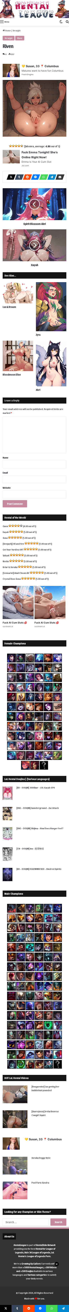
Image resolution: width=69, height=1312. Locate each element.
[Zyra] (51, 306)
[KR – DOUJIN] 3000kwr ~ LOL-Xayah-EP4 (35, 787)
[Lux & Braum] (18, 292)
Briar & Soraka (10, 567)
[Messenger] (34, 177)
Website (7, 487)
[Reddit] (26, 177)
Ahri (38, 389)
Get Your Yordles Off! (13, 549)
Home (8, 30)
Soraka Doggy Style (40, 1157)
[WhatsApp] (42, 177)
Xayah (6, 532)
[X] (10, 177)
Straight (17, 30)
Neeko (6, 561)
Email (5, 472)
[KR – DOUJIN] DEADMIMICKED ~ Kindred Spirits (38, 869)
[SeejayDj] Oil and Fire (13, 543)
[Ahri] (51, 363)
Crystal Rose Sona (12, 578)
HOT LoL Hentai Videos (16, 1077)
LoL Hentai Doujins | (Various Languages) (27, 779)
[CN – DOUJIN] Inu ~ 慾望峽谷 (30, 848)
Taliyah (6, 555)
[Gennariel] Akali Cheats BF (16, 573)
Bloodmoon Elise (12, 374)
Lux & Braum (9, 306)
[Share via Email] (58, 177)
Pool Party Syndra (40, 1182)
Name (5, 457)
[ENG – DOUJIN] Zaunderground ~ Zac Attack (37, 808)
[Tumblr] (18, 177)
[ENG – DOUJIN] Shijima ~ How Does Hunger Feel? (39, 828)
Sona (5, 537)
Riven (19, 38)
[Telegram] (50, 177)
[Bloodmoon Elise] (18, 356)
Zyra (38, 334)
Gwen (5, 526)
